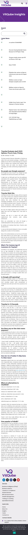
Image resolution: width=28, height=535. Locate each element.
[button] (26, 3)
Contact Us (5, 515)
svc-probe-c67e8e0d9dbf (15, 42)
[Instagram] (7, 479)
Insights (4, 511)
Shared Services (6, 492)
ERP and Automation (8, 494)
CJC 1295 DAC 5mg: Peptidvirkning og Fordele (15, 118)
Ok (14, 532)
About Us (4, 509)
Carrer (4, 513)
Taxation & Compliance (8, 490)
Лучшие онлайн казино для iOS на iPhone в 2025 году (17, 58)
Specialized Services (8, 500)
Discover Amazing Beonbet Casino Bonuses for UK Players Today (17, 50)
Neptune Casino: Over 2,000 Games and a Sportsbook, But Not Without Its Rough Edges (18, 111)
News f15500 (12, 65)
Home (4, 507)
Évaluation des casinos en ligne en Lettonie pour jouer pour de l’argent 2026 (18, 74)
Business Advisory (7, 488)
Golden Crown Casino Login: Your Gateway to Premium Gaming (17, 103)
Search (3, 28)
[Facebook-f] (11, 479)
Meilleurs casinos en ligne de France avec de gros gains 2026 (17, 88)
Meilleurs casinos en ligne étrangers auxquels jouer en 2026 (17, 80)
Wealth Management (8, 496)
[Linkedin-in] (3, 479)
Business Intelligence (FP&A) (10, 486)
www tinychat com (20, 370)
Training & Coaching (7, 498)
